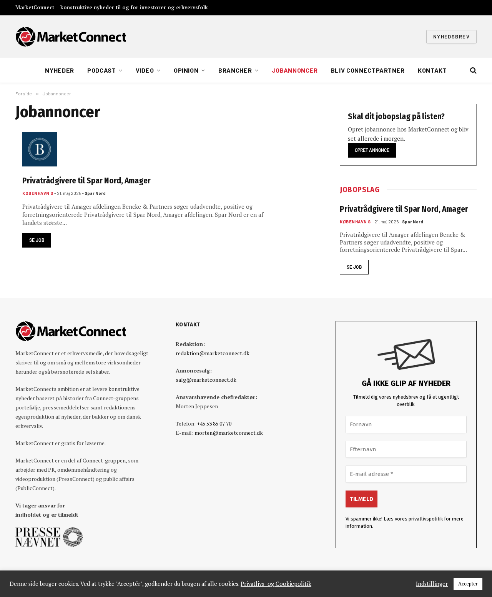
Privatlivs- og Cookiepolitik (276, 583)
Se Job (36, 240)
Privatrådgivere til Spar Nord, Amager (86, 181)
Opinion (186, 70)
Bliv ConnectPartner (368, 70)
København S (37, 193)
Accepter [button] (468, 583)
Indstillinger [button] (432, 583)
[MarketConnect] (70, 36)
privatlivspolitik (426, 519)
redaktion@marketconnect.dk (212, 353)
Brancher (235, 70)
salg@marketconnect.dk (206, 379)
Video (145, 70)
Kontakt (432, 70)
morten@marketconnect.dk (228, 432)
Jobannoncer (295, 70)
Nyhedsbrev (451, 36)
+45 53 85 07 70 (214, 423)
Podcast (101, 70)
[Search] (473, 70)
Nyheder (59, 70)
